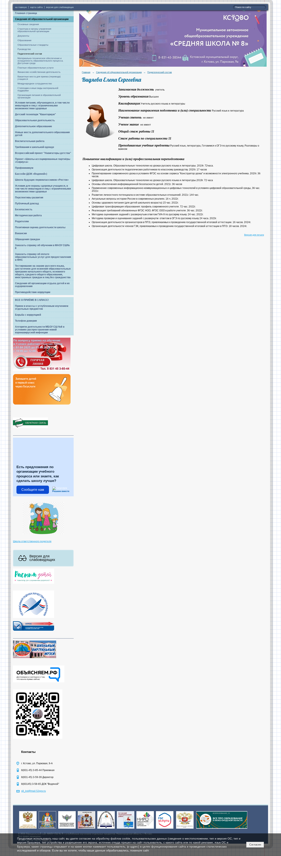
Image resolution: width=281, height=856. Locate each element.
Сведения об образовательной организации (42, 19)
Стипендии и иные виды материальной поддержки (37, 89)
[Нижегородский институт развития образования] (145, 829)
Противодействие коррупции (32, 292)
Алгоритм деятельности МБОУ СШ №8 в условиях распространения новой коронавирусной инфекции (39, 329)
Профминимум (24, 167)
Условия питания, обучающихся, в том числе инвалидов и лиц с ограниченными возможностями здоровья (42, 105)
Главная (86, 72)
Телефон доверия (26, 320)
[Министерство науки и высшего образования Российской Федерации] (28, 829)
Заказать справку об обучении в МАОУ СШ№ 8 (42, 247)
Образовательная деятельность (35, 120)
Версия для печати (254, 235)
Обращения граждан (27, 239)
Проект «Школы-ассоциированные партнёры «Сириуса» (42, 160)
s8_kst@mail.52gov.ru (33, 791)
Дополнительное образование (33, 126)
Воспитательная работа (29, 141)
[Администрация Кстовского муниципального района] (125, 829)
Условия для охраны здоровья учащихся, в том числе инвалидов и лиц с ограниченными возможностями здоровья (43, 188)
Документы (23, 36)
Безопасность (23, 209)
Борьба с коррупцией (28, 314)
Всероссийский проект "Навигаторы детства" (43, 153)
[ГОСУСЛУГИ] (164, 829)
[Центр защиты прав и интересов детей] (185, 829)
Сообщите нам (32, 489)
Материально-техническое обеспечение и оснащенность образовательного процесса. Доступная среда (40, 60)
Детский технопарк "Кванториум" (35, 114)
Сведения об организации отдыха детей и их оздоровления (42, 285)
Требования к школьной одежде (34, 147)
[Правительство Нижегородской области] (86, 829)
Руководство (24, 49)
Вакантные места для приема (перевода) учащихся (39, 77)
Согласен (255, 844)
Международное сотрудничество (34, 83)
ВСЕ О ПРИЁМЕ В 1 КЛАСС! (32, 300)
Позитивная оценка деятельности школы (40, 227)
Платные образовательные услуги (35, 67)
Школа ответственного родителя (32, 541)
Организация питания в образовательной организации (39, 96)
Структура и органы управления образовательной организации (34, 30)
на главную (21, 7)
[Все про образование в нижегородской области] (221, 829)
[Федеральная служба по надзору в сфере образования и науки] (67, 829)
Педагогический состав (29, 53)
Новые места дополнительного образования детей (42, 134)
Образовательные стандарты (32, 45)
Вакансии (21, 233)
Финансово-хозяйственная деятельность (38, 72)
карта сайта (36, 7)
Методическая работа (28, 215)
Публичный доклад (27, 203)
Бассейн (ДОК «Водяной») (31, 173)
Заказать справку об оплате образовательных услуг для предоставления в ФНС (43, 257)
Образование (24, 40)
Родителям (22, 221)
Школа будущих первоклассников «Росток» (42, 179)
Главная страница (26, 13)
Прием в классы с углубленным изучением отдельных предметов (41, 307)
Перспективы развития (29, 197)
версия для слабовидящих (60, 7)
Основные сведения (28, 24)
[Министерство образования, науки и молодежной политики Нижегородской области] (47, 829)
